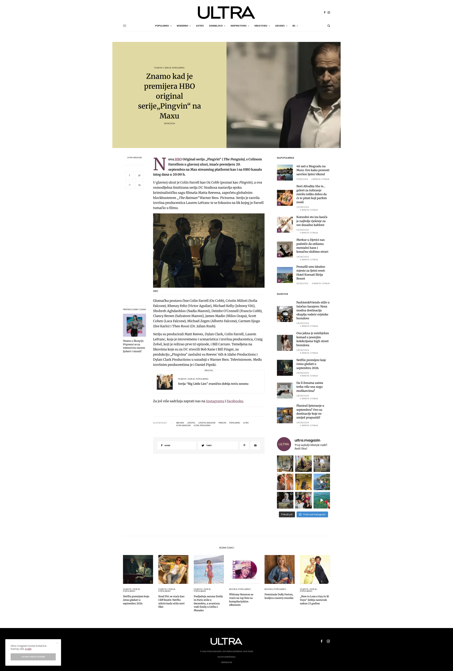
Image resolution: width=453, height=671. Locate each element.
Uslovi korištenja (226, 657)
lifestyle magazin (206, 423)
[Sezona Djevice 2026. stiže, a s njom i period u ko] (285, 500)
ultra (246, 423)
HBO (178, 159)
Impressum (226, 662)
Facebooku (235, 401)
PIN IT (211, 251)
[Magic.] (303, 463)
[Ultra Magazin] (226, 12)
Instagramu (215, 401)
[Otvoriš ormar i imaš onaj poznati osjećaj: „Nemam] (322, 463)
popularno (234, 423)
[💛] (322, 482)
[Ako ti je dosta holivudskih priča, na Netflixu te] (303, 482)
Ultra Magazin (134, 158)
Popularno (178, 68)
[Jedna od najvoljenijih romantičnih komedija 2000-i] (285, 482)
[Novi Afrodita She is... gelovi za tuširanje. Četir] (303, 500)
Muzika (233, 589)
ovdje (28, 649)
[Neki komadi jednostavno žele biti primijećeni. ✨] (285, 463)
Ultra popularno (202, 425)
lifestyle (191, 423)
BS (294, 25)
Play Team (248, 651)
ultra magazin (183, 425)
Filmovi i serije (162, 68)
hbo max (180, 423)
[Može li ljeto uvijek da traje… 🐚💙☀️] (322, 500)
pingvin (222, 423)
